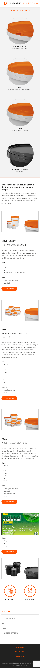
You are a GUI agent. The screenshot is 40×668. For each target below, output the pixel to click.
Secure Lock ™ (8, 618)
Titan (4, 628)
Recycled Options (9, 633)
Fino (3, 623)
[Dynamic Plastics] (19, 3)
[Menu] (37, 3)
